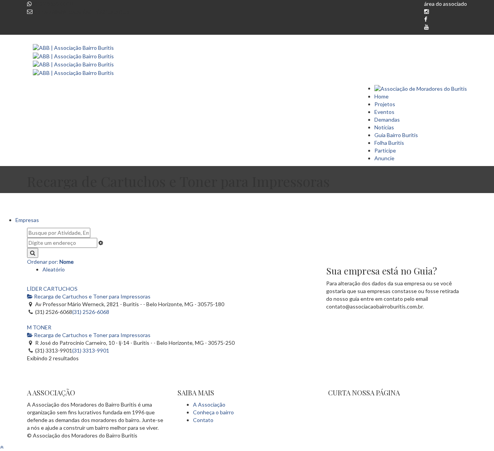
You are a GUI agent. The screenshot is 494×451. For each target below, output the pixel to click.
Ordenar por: (50, 261)
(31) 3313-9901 (90, 350)
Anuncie (384, 158)
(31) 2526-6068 (90, 312)
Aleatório (53, 269)
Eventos (384, 112)
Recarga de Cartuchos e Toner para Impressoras (92, 296)
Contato (203, 420)
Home (381, 96)
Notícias (384, 127)
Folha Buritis (389, 142)
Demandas (387, 119)
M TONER (39, 327)
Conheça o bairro (213, 412)
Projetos (384, 104)
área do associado (445, 3)
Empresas (27, 220)
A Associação (209, 404)
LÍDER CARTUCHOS (52, 288)
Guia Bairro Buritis (396, 135)
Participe (385, 150)
